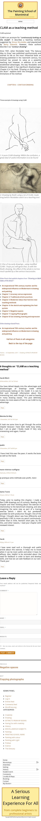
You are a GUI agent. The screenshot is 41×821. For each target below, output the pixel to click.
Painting (8, 732)
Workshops (7, 762)
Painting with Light (12, 740)
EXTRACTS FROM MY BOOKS (15, 720)
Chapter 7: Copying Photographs (14, 314)
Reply (2, 408)
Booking (6, 779)
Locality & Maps (9, 776)
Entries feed (9, 702)
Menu (20, 21)
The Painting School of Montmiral (22, 12)
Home (5, 760)
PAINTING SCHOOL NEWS (15, 735)
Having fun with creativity (14, 723)
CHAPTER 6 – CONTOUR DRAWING (20, 85)
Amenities (6, 765)
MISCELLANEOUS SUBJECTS (15, 729)
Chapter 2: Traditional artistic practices (17, 297)
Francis (2, 353)
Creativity (8, 715)
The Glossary (10, 749)
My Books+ (7, 783)
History (8, 726)
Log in (7, 699)
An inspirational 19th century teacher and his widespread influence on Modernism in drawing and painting (20, 288)
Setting (5, 767)
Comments (7, 774)
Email (3, 627)
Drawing (22, 353)
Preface (8, 743)
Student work (8, 772)
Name (2, 618)
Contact (6, 781)
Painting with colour (12, 737)
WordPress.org (10, 707)
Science (8, 746)
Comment (4, 590)
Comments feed (11, 704)
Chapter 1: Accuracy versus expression (17, 294)
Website (3, 636)
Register (8, 696)
